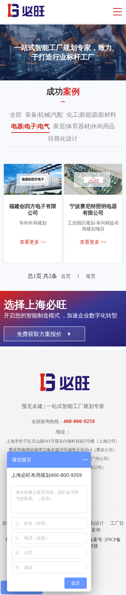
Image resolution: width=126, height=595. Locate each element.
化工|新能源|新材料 (91, 115)
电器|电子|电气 (30, 126)
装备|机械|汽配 (44, 115)
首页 (66, 276)
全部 (16, 115)
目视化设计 (63, 138)
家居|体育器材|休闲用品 (84, 126)
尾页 (91, 276)
